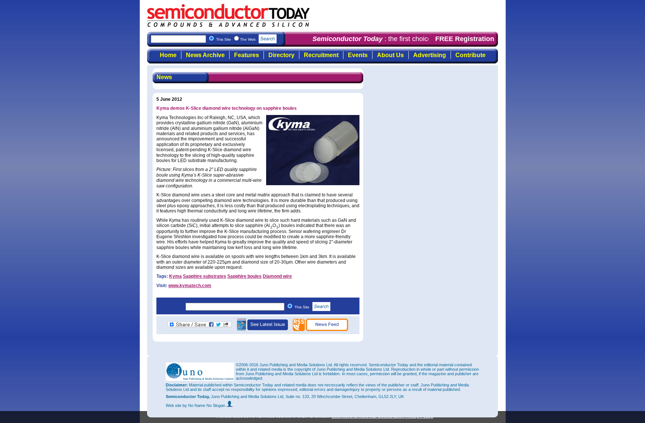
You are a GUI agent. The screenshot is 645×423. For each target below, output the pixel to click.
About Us (390, 55)
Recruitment (321, 55)
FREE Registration (464, 39)
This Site (303, 307)
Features (246, 55)
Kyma (175, 276)
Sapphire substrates (204, 276)
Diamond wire (277, 276)
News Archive (205, 55)
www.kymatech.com (189, 285)
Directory (281, 55)
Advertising (429, 55)
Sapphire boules (244, 276)
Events (358, 55)
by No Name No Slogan (204, 405)
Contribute (470, 55)
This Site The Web (236, 39)
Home (168, 55)
